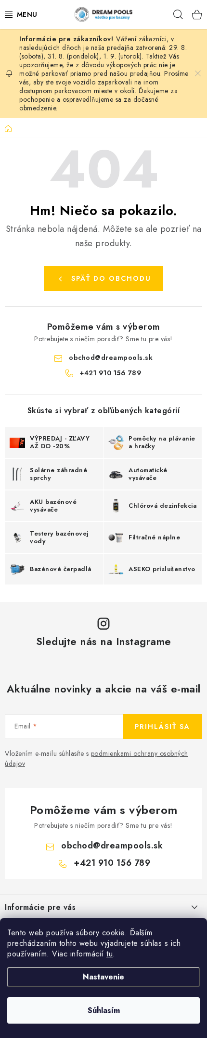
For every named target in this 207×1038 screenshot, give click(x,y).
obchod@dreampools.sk (111, 357)
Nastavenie (103, 976)
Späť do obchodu (111, 278)
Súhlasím (104, 1010)
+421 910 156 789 (111, 373)
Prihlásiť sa (162, 726)
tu (109, 953)
